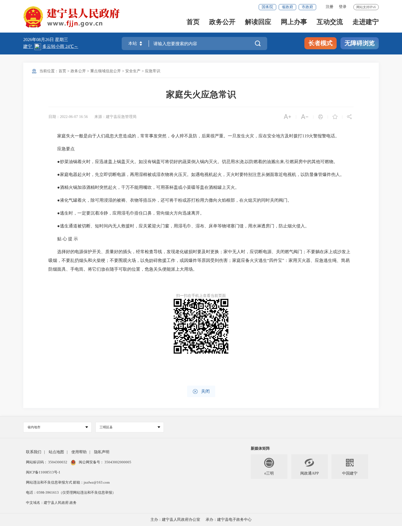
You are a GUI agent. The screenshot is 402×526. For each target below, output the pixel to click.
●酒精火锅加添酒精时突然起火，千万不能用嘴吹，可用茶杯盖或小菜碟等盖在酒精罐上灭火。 (143, 187)
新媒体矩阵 (260, 448)
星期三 (61, 39)
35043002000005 (117, 462)
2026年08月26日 (39, 39)
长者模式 (320, 43)
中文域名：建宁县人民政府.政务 (51, 503)
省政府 (287, 7)
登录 (342, 7)
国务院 (267, 7)
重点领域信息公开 (105, 71)
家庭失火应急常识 (201, 94)
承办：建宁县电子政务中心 (229, 520)
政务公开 (222, 22)
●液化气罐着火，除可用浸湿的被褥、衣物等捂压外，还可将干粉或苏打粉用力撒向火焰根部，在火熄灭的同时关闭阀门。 (170, 200)
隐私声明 (101, 452)
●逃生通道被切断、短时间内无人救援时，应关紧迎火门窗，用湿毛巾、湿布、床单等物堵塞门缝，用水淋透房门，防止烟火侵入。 (178, 226)
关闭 (201, 391)
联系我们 (33, 452)
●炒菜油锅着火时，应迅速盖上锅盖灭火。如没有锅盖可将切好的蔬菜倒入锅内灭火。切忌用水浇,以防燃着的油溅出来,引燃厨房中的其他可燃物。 (193, 161)
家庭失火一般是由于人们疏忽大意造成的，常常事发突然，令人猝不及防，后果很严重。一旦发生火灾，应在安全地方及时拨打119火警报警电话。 (193, 136)
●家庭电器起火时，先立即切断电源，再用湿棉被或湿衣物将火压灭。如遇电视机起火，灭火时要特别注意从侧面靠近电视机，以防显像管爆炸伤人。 (196, 174)
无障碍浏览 (360, 43)
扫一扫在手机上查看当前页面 (201, 296)
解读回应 (258, 22)
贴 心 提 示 (63, 238)
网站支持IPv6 (366, 7)
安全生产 (133, 71)
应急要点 (61, 148)
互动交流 (330, 22)
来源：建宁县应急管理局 (115, 117)
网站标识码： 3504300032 (47, 462)
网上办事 (294, 22)
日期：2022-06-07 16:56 (68, 117)
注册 (329, 7)
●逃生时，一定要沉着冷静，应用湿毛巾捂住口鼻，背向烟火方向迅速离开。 (126, 213)
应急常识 (152, 71)
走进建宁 (366, 22)
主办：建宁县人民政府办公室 (175, 520)
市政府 (307, 7)
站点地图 (56, 452)
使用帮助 (79, 452)
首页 (193, 22)
